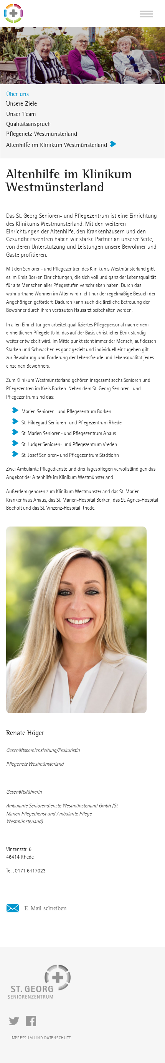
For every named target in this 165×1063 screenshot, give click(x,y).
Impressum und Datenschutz (40, 1037)
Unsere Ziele (21, 103)
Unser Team (21, 113)
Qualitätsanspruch (28, 123)
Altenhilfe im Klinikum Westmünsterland (56, 144)
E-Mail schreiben (45, 908)
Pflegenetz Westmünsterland (41, 133)
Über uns (17, 94)
